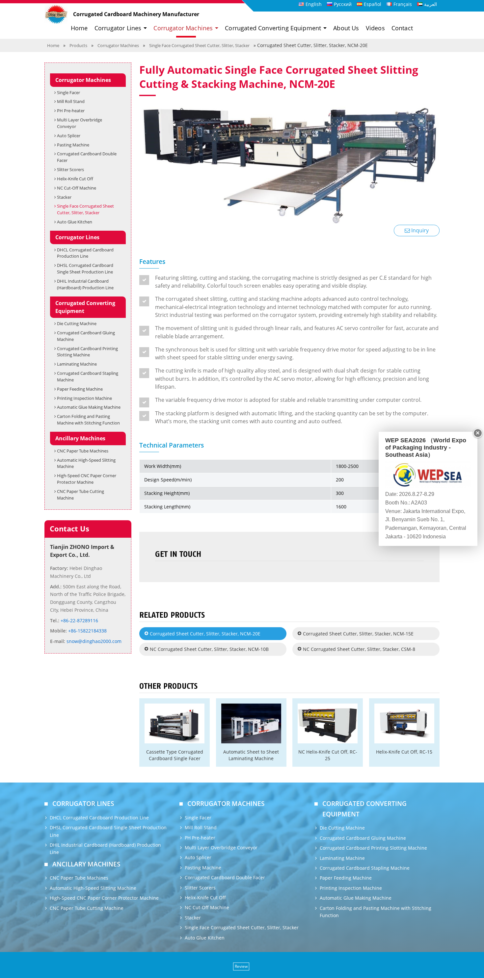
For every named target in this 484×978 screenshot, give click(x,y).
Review (241, 966)
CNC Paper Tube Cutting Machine (80, 494)
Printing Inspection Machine (84, 398)
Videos (375, 28)
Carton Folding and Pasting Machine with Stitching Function (88, 419)
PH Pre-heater (71, 111)
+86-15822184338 (87, 631)
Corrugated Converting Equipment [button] (274, 28)
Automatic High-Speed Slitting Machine (86, 463)
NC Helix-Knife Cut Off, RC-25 (327, 755)
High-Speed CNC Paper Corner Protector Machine (86, 479)
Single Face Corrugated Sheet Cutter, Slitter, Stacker (199, 45)
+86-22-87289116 (78, 620)
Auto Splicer (68, 136)
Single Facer (68, 92)
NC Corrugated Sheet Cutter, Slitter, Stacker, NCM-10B (209, 649)
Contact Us (69, 529)
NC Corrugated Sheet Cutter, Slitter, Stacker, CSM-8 (359, 649)
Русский (343, 4)
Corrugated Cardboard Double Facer (87, 157)
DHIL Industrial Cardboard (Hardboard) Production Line (85, 284)
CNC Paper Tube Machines (82, 451)
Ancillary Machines (80, 438)
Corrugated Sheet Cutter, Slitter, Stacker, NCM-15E (358, 634)
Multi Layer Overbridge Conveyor (79, 123)
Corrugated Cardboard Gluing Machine (86, 336)
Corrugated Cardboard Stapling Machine (87, 376)
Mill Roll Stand (71, 101)
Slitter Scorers (70, 169)
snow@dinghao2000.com (93, 641)
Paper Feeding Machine (80, 389)
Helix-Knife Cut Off (75, 179)
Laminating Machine (77, 364)
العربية (430, 4)
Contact (402, 28)
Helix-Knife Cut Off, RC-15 (404, 752)
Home (79, 28)
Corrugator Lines (77, 237)
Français (402, 4)
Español (372, 4)
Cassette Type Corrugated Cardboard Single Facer (174, 755)
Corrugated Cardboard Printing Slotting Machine (87, 352)
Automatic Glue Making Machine (89, 407)
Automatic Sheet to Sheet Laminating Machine (251, 755)
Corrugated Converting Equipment (85, 307)
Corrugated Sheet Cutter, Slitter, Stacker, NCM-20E (205, 634)
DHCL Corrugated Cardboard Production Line (85, 253)
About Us (346, 28)
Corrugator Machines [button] (183, 28)
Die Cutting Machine (76, 323)
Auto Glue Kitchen (74, 222)
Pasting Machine (73, 145)
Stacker (64, 197)
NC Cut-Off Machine (76, 188)
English (314, 4)
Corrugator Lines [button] (118, 28)
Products (78, 45)
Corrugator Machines (118, 45)
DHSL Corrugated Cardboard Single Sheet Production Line (85, 268)
